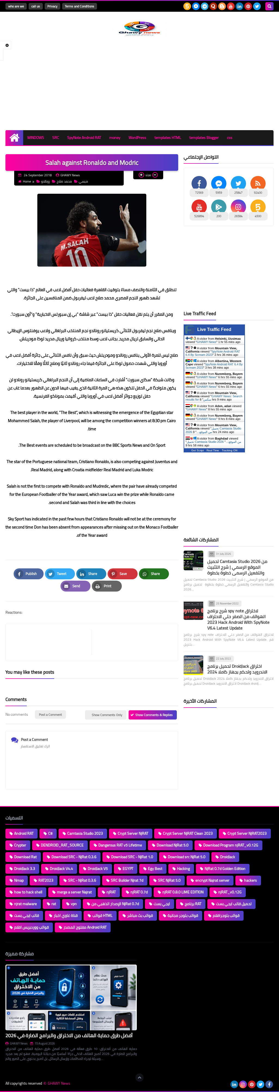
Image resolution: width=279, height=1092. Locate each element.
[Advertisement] (139, 84)
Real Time (213, 450)
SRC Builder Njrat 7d (127, 880)
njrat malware (25, 903)
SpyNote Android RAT (84, 137)
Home (27, 181)
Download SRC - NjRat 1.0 (132, 856)
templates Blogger (204, 137)
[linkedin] (239, 6)
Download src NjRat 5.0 (186, 856)
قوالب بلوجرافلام (226, 915)
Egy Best (155, 868)
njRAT (111, 892)
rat (53, 903)
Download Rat (25, 856)
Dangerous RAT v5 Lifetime (120, 845)
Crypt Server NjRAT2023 (247, 833)
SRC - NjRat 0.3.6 (82, 880)
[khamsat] (187, 6)
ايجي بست (162, 903)
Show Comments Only (107, 715)
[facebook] (269, 1084)
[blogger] (222, 6)
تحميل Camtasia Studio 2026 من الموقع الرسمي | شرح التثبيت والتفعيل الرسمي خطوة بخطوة (237, 567)
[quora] (213, 6)
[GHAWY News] (139, 28)
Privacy (52, 6)
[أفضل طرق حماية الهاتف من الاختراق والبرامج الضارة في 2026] (71, 997)
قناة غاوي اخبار (66, 915)
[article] (132, 642)
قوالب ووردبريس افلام (31, 927)
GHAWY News (206, 342)
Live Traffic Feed (214, 329)
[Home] (14, 137)
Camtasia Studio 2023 (85, 833)
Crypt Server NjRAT (133, 833)
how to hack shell (28, 892)
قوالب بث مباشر (140, 915)
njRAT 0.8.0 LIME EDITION (183, 892)
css (229, 137)
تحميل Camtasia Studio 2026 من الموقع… (214, 441)
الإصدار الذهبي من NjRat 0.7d (115, 903)
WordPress (137, 137)
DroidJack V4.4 (61, 868)
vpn (74, 903)
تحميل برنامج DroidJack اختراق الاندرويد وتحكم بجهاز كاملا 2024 (237, 669)
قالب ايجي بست (26, 915)
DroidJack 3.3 (24, 868)
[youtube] (231, 6)
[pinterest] (248, 6)
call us (35, 6)
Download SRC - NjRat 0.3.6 (73, 856)
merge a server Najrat (74, 892)
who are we (16, 6)
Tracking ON (229, 450)
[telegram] (204, 6)
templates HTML (167, 137)
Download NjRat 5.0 (173, 845)
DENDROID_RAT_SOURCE (62, 845)
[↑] (139, 1077)
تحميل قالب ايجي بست (233, 903)
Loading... (149, 953)
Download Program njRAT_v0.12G (230, 845)
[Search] (269, 6)
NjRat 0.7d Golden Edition (225, 868)
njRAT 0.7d (139, 892)
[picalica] (225, 1084)
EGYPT (128, 868)
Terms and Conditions (79, 6)
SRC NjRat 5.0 (169, 880)
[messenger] (196, 6)
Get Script (197, 450)
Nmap (19, 880)
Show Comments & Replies (154, 715)
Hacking (183, 868)
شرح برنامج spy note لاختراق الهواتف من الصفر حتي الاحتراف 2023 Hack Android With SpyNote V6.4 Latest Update (238, 619)
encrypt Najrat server (212, 880)
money (114, 137)
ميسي (83, 181)
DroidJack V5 (98, 868)
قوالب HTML (102, 915)
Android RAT (24, 833)
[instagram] (243, 1084)
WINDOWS (35, 137)
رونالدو (45, 181)
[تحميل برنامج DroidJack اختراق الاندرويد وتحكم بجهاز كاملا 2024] (193, 665)
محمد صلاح (64, 181)
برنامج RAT (193, 903)
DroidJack (227, 856)
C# (50, 833)
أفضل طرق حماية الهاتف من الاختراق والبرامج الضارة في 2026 (69, 1035)
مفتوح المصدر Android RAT (85, 927)
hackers (250, 880)
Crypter (20, 845)
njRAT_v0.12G (230, 892)
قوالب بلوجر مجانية (183, 915)
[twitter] (257, 6)
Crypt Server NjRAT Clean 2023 (188, 833)
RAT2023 (45, 880)
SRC (55, 137)
